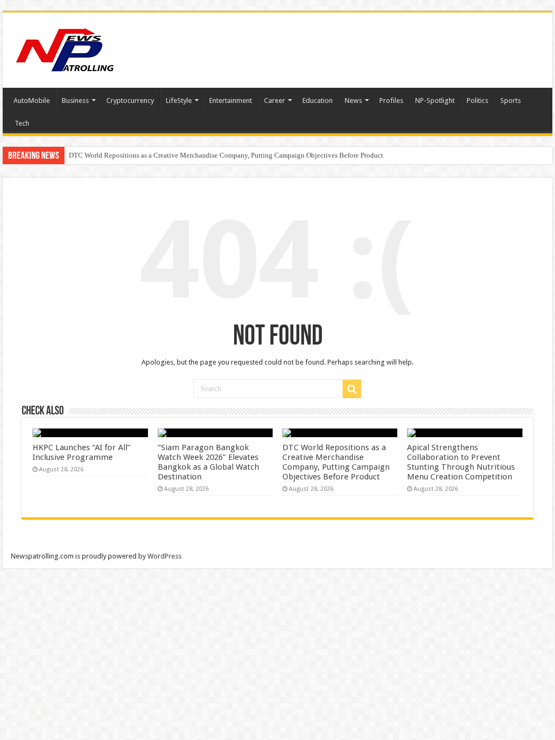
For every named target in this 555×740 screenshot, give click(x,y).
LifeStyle (179, 100)
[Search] (352, 389)
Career (274, 100)
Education (317, 100)
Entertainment (230, 100)
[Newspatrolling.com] (65, 48)
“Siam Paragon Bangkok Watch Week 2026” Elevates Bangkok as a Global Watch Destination (208, 462)
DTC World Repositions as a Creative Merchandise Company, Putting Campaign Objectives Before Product (226, 155)
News (353, 100)
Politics (477, 100)
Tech (22, 123)
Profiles (391, 100)
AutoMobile (32, 100)
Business (75, 100)
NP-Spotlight (435, 100)
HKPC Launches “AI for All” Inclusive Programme (82, 452)
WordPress (164, 556)
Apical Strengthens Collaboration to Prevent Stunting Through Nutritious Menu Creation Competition (461, 462)
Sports (510, 100)
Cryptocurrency (130, 100)
